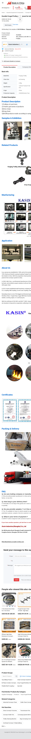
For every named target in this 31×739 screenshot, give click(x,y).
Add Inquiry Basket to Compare (12, 61)
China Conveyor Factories (10, 710)
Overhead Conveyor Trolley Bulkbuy (12, 723)
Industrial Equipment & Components (14, 12)
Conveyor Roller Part (8, 714)
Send (16, 580)
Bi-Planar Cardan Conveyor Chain (11, 683)
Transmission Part (25, 710)
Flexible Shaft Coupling (8, 686)
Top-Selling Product (7, 680)
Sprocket (19, 686)
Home (3, 12)
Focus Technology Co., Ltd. (22, 732)
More (3, 726)
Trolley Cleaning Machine (9, 719)
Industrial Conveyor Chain (10, 702)
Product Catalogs (26, 676)
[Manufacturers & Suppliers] (15, 3)
